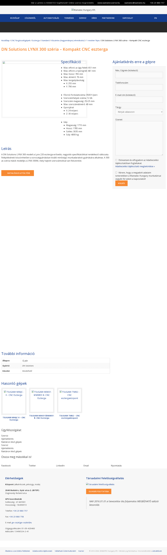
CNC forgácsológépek (20, 40)
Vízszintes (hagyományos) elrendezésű (68, 40)
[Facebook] (141, 18)
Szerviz (82, 18)
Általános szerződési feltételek (17, 551)
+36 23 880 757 (157, 2)
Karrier (81, 551)
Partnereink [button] (108, 18)
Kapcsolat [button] (128, 18)
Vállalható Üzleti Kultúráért (65, 551)
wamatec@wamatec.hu (134, 2)
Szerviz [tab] (4, 435)
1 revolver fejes (93, 40)
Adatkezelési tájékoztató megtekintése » (135, 166)
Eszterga (36, 40)
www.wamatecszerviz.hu (108, 2)
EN (155, 18)
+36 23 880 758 (16, 516)
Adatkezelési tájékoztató (42, 551)
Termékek (69, 18)
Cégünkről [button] (30, 18)
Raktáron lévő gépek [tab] (11, 442)
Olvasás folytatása (99, 491)
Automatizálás (51, 18)
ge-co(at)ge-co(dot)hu (22, 522)
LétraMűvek (157, 551)
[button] (15, 464)
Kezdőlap (14, 18)
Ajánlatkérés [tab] (7, 438)
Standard (45, 40)
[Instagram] (148, 18)
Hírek (94, 18)
